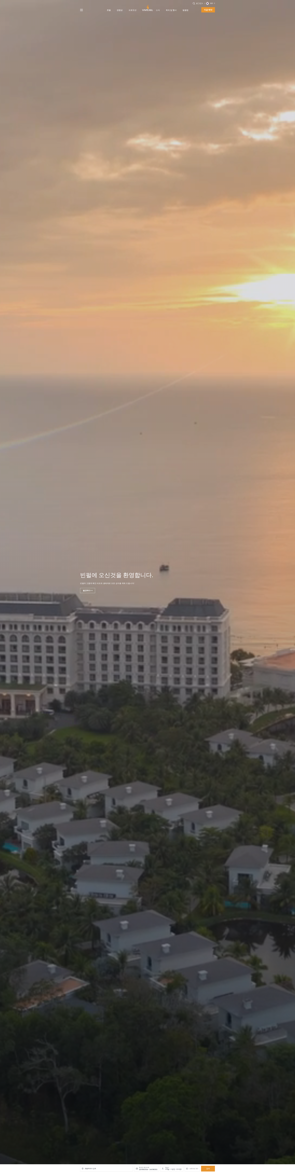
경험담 (120, 10)
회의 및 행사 (171, 10)
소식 (158, 10)
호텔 (109, 10)
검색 (208, 1169)
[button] (202, 3)
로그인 (199, 3)
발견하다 (86, 590)
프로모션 (132, 10)
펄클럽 (185, 10)
